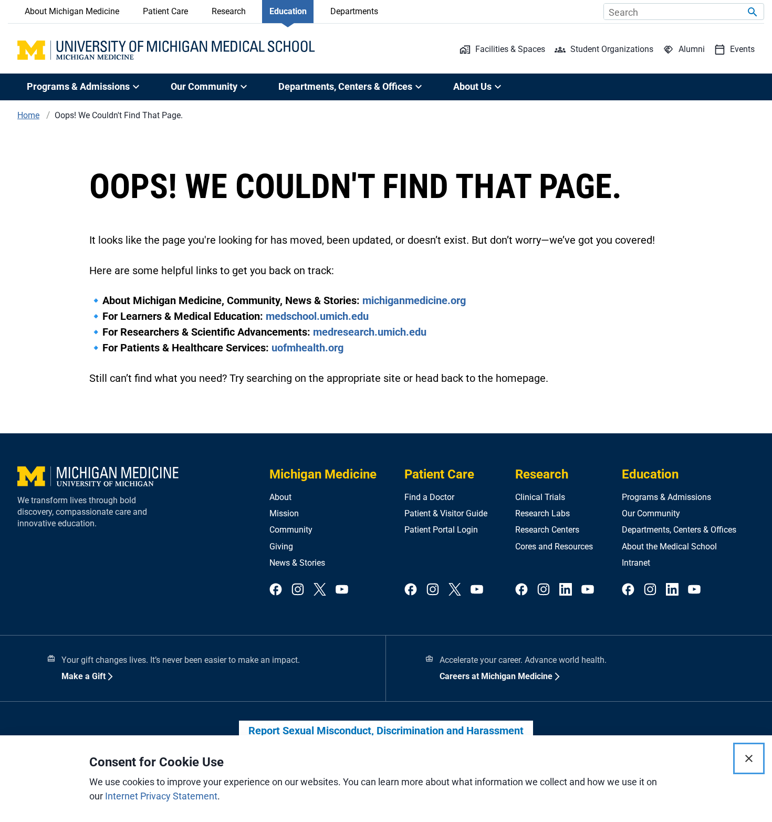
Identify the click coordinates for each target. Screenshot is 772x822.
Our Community (651, 513)
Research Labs (542, 513)
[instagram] (297, 590)
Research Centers (547, 530)
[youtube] (342, 590)
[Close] (748, 758)
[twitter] (320, 590)
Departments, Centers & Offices (679, 530)
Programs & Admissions (666, 497)
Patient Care (165, 11)
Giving (281, 547)
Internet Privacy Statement (161, 796)
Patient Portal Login (441, 530)
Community (290, 530)
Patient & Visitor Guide (445, 513)
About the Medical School (669, 547)
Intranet (636, 563)
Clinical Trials (540, 497)
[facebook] (275, 590)
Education (288, 11)
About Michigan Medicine (72, 11)
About (280, 497)
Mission (284, 513)
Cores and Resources (554, 547)
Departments (354, 11)
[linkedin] (565, 590)
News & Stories (297, 563)
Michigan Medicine (323, 474)
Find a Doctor (429, 497)
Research (229, 11)
